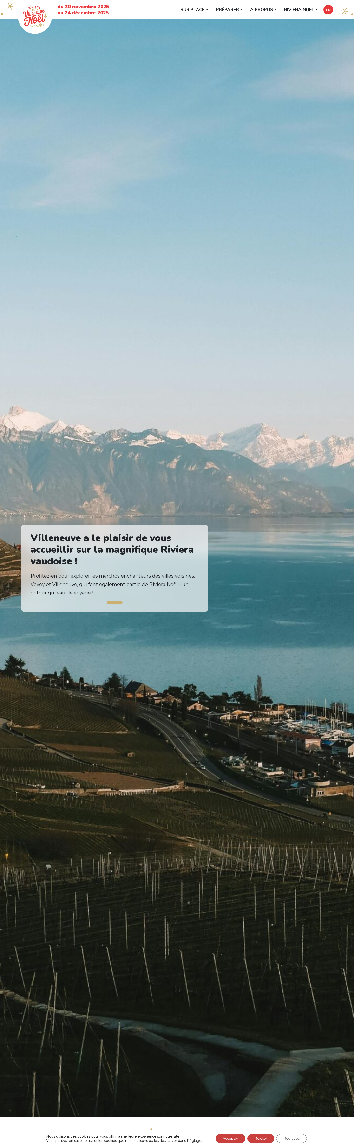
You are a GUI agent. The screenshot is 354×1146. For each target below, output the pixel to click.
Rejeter (261, 1138)
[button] (328, 9)
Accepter (230, 1138)
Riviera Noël (299, 10)
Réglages (195, 1141)
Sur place (192, 10)
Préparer (227, 10)
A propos (261, 10)
